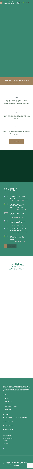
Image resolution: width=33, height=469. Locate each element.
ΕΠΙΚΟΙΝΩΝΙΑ (8, 409)
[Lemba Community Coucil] (9, 2)
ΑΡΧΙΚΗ (7, 398)
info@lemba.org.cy (9, 429)
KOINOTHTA (8, 401)
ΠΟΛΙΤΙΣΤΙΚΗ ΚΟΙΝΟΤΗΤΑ (11, 407)
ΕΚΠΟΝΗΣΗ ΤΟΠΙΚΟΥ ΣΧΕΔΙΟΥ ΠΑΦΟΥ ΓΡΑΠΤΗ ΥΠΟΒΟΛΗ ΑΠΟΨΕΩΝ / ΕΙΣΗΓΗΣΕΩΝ (18, 206)
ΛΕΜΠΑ (7, 404)
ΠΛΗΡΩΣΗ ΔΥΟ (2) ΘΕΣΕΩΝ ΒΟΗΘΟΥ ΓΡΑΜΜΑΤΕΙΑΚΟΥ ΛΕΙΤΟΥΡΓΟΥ (17, 238)
